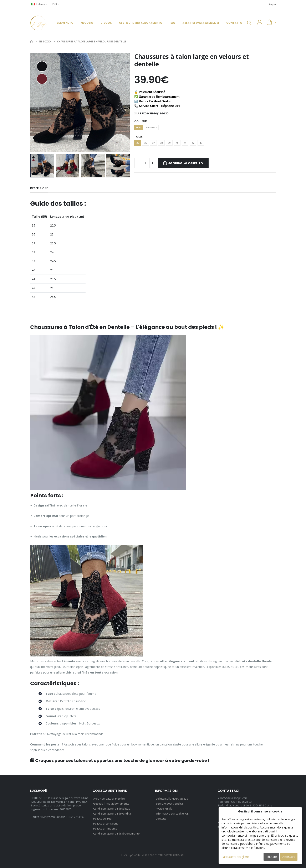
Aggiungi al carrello (185, 163)
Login (272, 4)
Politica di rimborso (105, 828)
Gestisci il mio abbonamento (141, 23)
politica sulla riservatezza (172, 798)
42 (193, 142)
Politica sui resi (102, 818)
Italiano (40, 4)
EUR (54, 4)
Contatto (234, 23)
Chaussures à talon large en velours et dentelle (92, 41)
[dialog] (260, 835)
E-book (106, 23)
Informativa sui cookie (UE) (172, 813)
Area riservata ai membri (201, 23)
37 (153, 142)
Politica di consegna (105, 823)
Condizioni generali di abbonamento (116, 833)
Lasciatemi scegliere (235, 857)
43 (201, 142)
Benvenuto (65, 23)
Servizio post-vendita (169, 803)
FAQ (172, 23)
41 (185, 142)
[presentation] (37, 102)
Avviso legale (164, 808)
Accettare (288, 857)
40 (177, 142)
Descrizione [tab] (39, 188)
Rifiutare (271, 857)
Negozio (87, 23)
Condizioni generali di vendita (112, 813)
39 (169, 142)
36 (145, 142)
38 (161, 142)
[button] (249, 23)
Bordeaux (151, 127)
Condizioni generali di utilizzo (112, 808)
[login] (259, 22)
